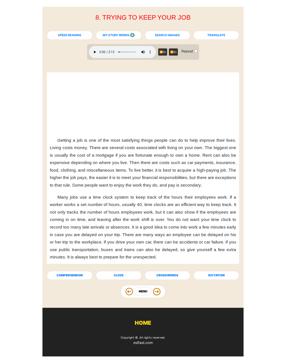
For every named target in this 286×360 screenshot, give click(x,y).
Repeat (187, 51)
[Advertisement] (143, 101)
